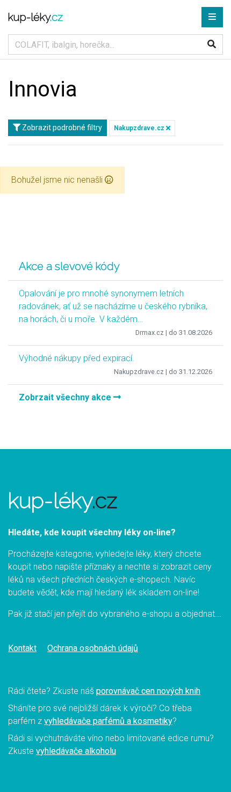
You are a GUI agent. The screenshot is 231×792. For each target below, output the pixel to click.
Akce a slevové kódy (69, 266)
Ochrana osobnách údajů (92, 648)
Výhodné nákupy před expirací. (76, 358)
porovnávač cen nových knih (148, 691)
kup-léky (35, 17)
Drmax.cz (149, 332)
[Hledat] (211, 44)
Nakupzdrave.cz (140, 128)
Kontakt (22, 648)
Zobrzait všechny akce (66, 397)
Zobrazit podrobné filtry (61, 127)
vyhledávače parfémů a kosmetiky (108, 721)
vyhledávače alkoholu (76, 751)
